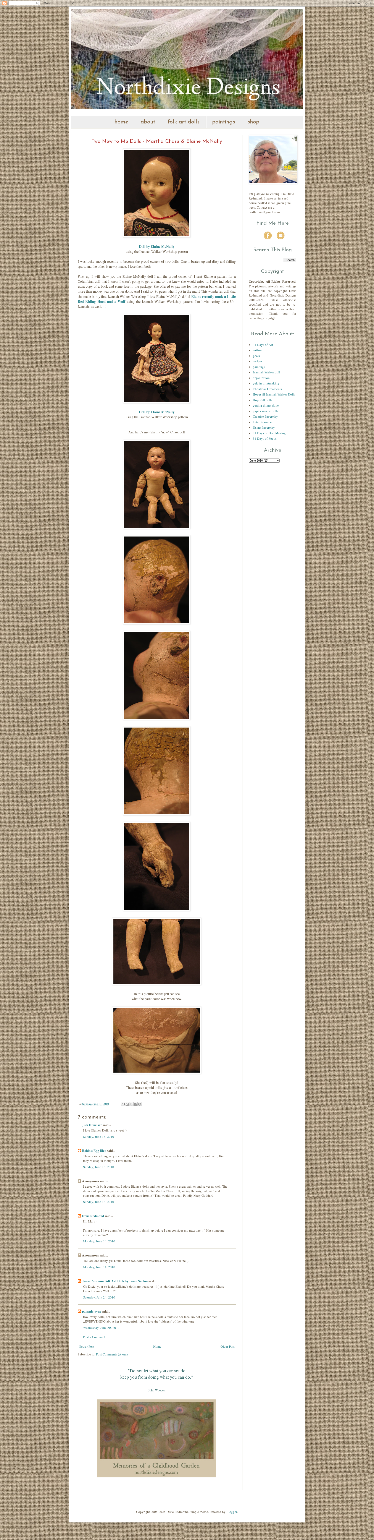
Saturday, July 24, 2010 (99, 1297)
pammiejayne (91, 1311)
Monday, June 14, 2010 (99, 1241)
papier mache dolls (265, 411)
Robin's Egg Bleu (94, 1150)
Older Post (228, 1346)
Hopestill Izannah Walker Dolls (274, 394)
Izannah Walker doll (266, 372)
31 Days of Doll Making (269, 433)
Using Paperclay (264, 427)
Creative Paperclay (265, 416)
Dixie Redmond (93, 1215)
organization (261, 378)
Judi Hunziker (92, 1124)
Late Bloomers (262, 422)
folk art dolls (184, 122)
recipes (257, 361)
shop (253, 122)
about (148, 122)
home (121, 122)
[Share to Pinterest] (139, 1104)
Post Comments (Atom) (112, 1354)
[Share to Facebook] (135, 1104)
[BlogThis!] (127, 1104)
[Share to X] (131, 1104)
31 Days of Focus (265, 438)
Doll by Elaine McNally (156, 412)
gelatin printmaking (266, 383)
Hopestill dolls (262, 400)
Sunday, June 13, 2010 (98, 1136)
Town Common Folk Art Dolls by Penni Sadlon (115, 1281)
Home (157, 1346)
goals (256, 355)
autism (257, 350)
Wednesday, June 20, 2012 (101, 1327)
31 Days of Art (263, 344)
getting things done (266, 405)
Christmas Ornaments (267, 389)
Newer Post (86, 1346)
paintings (223, 122)
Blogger (231, 1511)
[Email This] (123, 1104)
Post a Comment (94, 1337)
